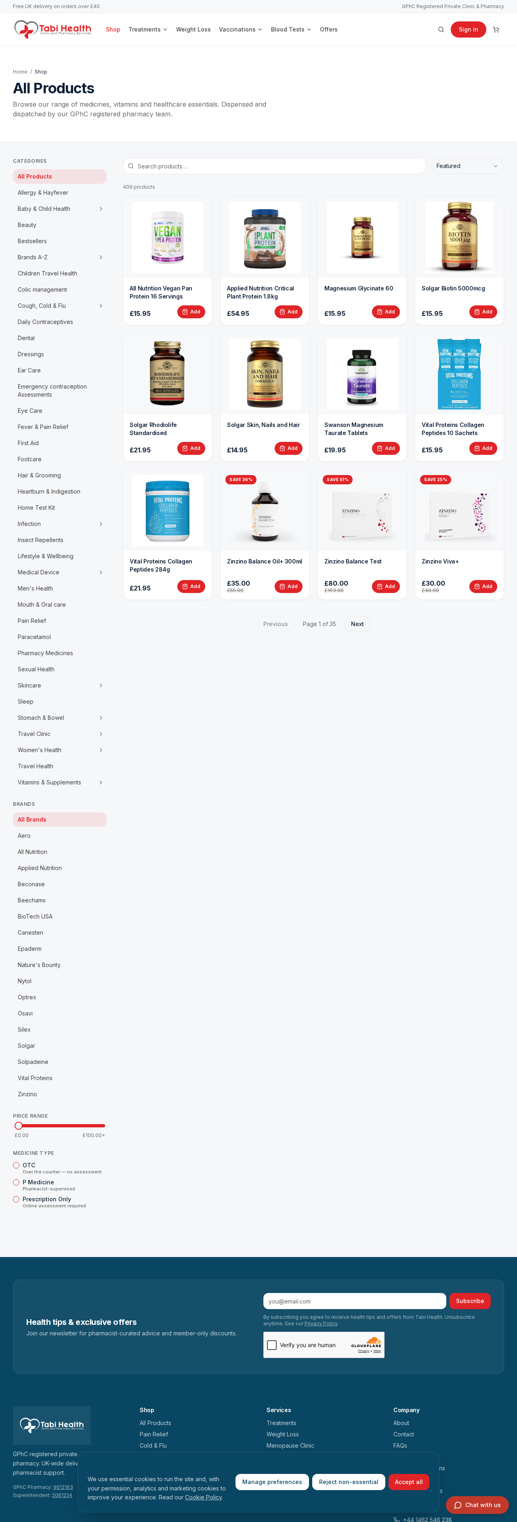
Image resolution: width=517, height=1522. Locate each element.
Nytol (25, 981)
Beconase (31, 884)
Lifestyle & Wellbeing (46, 556)
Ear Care (29, 370)
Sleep (26, 701)
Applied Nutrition (40, 867)
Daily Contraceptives (45, 321)
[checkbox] (16, 1165)
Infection (29, 523)
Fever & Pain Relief (43, 426)
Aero (24, 835)
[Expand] (101, 208)
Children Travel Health (47, 273)
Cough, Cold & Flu (42, 305)
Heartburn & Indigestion (49, 491)
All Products (35, 176)
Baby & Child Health (44, 208)
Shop (113, 29)
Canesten (30, 932)
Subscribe (470, 1300)
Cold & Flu (153, 1445)
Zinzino (27, 1094)
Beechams (32, 900)
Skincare (29, 685)
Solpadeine (33, 1061)
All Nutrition (32, 851)
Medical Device (38, 572)
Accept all (409, 1481)
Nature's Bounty (39, 964)
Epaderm (30, 948)
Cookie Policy (203, 1497)
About (401, 1422)
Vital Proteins (35, 1077)
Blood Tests (288, 29)
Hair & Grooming (39, 475)
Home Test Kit (36, 507)
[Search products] (441, 29)
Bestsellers (32, 241)
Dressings (31, 354)
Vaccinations (237, 29)
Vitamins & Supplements (49, 782)
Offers (329, 29)
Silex (24, 1029)
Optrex (27, 997)
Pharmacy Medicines (45, 653)
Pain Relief (32, 620)
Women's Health (39, 749)
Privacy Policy (321, 1323)
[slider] (19, 1126)
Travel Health (35, 766)
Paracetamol (34, 636)
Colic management (42, 289)
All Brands (32, 819)
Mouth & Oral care (42, 604)
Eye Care (30, 410)
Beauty (27, 224)
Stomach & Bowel (41, 717)
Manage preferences (272, 1481)
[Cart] (496, 29)
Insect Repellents (40, 539)
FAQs (400, 1445)
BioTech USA (35, 916)
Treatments (144, 29)
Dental (26, 337)
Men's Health (35, 588)
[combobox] (467, 166)
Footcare (30, 459)
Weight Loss (193, 29)
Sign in (468, 29)
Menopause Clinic (290, 1445)
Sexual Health (36, 669)
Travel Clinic (34, 733)
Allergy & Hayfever (43, 192)
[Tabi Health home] (53, 29)
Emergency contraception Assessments (52, 390)
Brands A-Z (33, 257)
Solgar (26, 1045)
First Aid (28, 442)
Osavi (25, 1013)
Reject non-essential (348, 1481)
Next (357, 623)
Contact (403, 1434)
